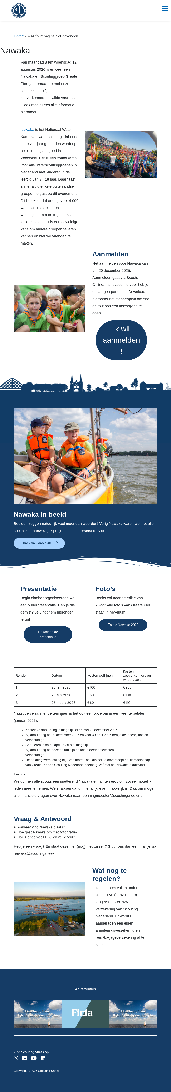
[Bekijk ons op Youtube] (34, 1059)
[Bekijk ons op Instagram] (16, 1059)
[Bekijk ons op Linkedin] (43, 1059)
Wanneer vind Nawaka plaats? (41, 827)
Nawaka (28, 130)
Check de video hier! (36, 543)
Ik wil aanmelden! (121, 340)
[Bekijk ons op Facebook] (24, 1059)
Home (19, 36)
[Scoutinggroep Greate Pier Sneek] (11, 13)
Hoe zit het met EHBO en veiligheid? (46, 837)
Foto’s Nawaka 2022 (123, 625)
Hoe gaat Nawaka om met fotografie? (47, 832)
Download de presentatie (48, 634)
